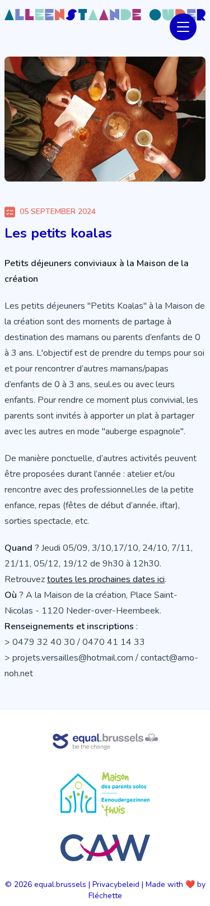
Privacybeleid (115, 884)
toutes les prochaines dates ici (106, 579)
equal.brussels (60, 884)
